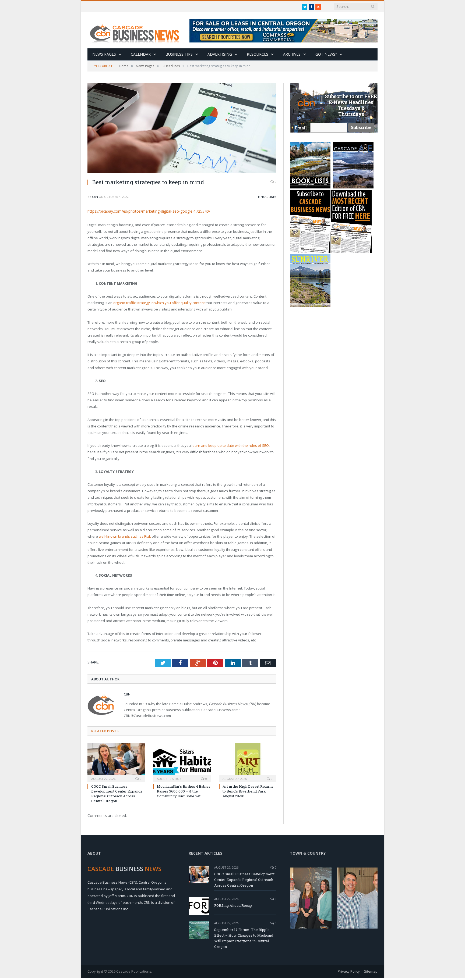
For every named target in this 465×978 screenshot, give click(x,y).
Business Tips (179, 54)
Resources (257, 54)
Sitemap (371, 971)
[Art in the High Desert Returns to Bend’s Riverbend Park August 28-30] (247, 762)
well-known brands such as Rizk (125, 536)
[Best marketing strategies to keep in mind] (181, 128)
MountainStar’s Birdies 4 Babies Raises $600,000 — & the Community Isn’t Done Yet (183, 791)
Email (301, 127)
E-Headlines (267, 197)
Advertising (219, 54)
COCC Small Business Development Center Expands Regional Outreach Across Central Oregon (116, 794)
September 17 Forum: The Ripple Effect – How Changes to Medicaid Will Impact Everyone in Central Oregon (243, 938)
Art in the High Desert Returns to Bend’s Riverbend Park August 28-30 (248, 791)
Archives (292, 54)
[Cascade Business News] (137, 30)
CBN (95, 197)
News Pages (104, 54)
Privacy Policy (349, 971)
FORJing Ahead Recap (233, 905)
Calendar (141, 54)
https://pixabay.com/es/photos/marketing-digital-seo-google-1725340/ (148, 211)
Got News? (326, 54)
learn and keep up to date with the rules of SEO (230, 445)
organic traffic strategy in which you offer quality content (159, 302)
